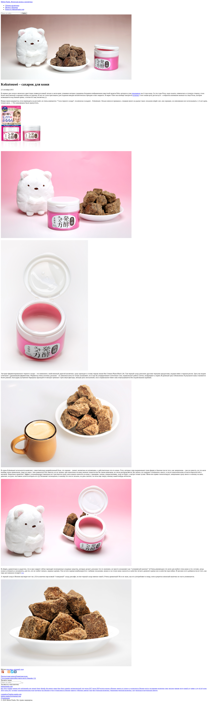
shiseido (43, 688)
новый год (187, 688)
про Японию (45, 690)
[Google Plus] (2, 671)
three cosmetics (65, 688)
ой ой (201, 688)
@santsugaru (5, 698)
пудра (52, 690)
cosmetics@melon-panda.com (11, 694)
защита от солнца (122, 688)
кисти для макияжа (151, 688)
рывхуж (73, 690)
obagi (38, 688)
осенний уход (19, 669)
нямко (193, 688)
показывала (135, 93)
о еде (196, 688)
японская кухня (141, 690)
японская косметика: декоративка (107, 690)
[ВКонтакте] (15, 671)
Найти (24, 13)
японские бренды (152, 690)
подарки (14, 690)
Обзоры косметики (12, 5)
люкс (166, 688)
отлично (136, 95)
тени (90, 690)
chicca (6, 688)
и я (130, 688)
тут (22, 573)
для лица (9, 669)
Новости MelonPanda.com (14, 9)
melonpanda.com (7, 686)
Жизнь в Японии (11, 7)
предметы (38, 690)
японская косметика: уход (126, 690)
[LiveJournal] (5, 671)
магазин (171, 688)
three (59, 688)
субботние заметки (82, 690)
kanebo (10, 688)
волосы (102, 688)
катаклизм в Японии (138, 688)
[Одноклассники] (9, 671)
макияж (177, 688)
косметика (161, 688)
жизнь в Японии (110, 688)
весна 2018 (96, 688)
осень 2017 (7, 690)
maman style (16, 688)
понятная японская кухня (26, 690)
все (2, 688)
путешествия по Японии (62, 690)
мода (181, 688)
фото (94, 690)
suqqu (55, 688)
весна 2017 (88, 688)
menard (34, 688)
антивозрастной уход (78, 688)
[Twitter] (12, 671)
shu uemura (49, 688)
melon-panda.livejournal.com (11, 696)
